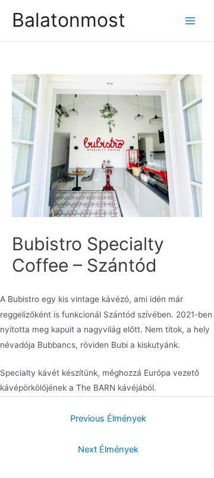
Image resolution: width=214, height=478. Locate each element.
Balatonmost (68, 20)
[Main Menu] (190, 20)
